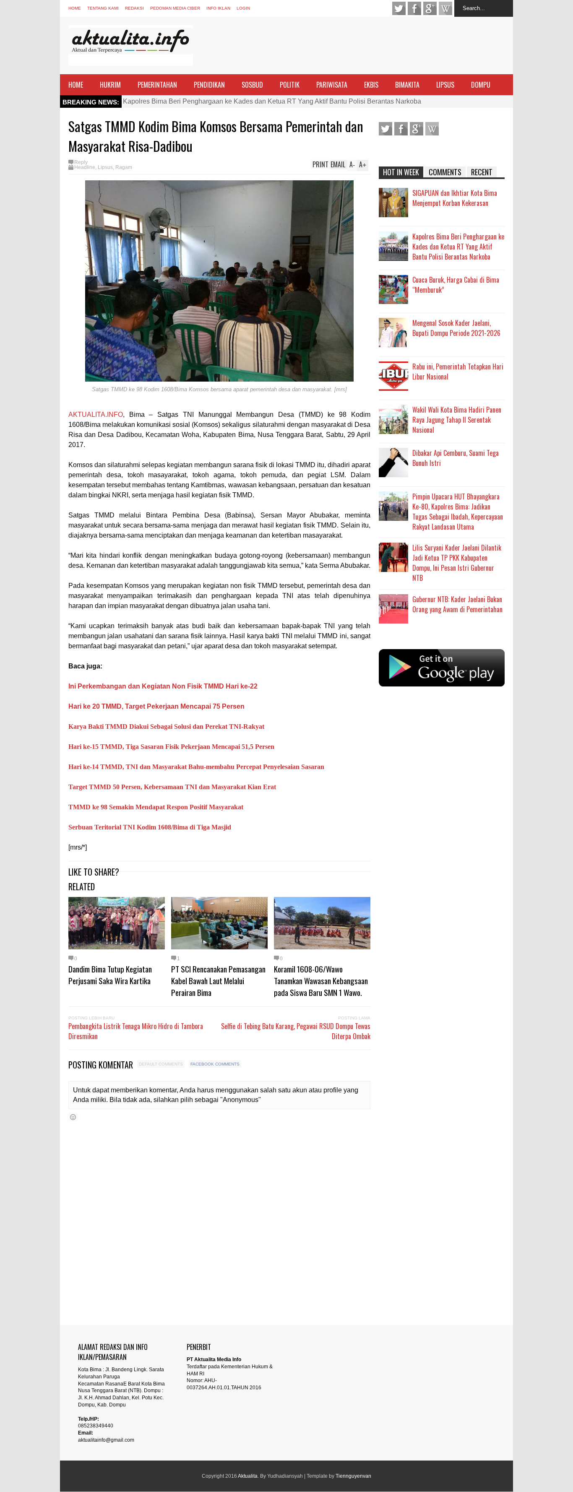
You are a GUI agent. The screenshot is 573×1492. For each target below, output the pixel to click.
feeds (445, 8)
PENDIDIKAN (209, 85)
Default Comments (161, 1064)
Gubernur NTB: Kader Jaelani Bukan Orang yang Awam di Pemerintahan (457, 604)
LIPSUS (445, 85)
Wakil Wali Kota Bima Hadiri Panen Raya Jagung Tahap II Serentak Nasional (456, 420)
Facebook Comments (215, 1064)
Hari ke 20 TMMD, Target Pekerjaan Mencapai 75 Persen (156, 706)
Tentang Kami (103, 8)
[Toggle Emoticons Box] (73, 1117)
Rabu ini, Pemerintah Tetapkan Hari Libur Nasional (457, 371)
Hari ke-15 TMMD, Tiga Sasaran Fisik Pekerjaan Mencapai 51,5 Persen (171, 746)
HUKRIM (110, 85)
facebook (414, 8)
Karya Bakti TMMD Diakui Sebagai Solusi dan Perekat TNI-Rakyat (166, 726)
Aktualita (248, 1476)
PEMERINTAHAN (157, 85)
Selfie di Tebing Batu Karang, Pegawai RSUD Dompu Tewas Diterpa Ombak (295, 1031)
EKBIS (371, 85)
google (430, 8)
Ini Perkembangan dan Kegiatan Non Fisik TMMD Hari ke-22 (163, 686)
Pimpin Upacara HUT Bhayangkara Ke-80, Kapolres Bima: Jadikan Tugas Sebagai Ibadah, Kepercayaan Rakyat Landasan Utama (457, 511)
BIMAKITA (407, 85)
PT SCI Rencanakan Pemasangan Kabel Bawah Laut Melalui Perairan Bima (218, 980)
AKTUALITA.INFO (95, 414)
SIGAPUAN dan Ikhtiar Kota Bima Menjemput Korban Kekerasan (454, 198)
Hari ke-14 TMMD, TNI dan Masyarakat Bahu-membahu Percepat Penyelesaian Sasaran (196, 766)
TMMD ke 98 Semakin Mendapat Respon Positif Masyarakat (155, 807)
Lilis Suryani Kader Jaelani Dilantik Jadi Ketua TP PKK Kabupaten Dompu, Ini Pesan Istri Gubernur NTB (456, 563)
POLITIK (290, 85)
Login (243, 8)
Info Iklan (218, 8)
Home (74, 8)
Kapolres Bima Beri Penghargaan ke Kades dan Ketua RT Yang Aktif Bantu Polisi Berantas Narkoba (272, 101)
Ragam (123, 167)
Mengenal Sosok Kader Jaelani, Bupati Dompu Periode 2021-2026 (456, 328)
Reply (81, 162)
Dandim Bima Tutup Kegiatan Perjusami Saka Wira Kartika (110, 974)
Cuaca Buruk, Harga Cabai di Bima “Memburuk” (455, 285)
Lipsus (105, 167)
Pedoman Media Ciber (175, 8)
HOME (75, 85)
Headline (84, 167)
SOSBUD (252, 85)
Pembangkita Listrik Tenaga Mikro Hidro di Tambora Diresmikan (135, 1031)
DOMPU (480, 85)
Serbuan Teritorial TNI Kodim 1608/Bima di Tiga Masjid (149, 827)
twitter (399, 8)
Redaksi (134, 8)
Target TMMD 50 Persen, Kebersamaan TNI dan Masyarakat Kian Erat (172, 786)
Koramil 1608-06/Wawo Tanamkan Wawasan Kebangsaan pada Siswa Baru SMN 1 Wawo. (321, 980)
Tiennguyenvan (353, 1476)
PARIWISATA (331, 85)
